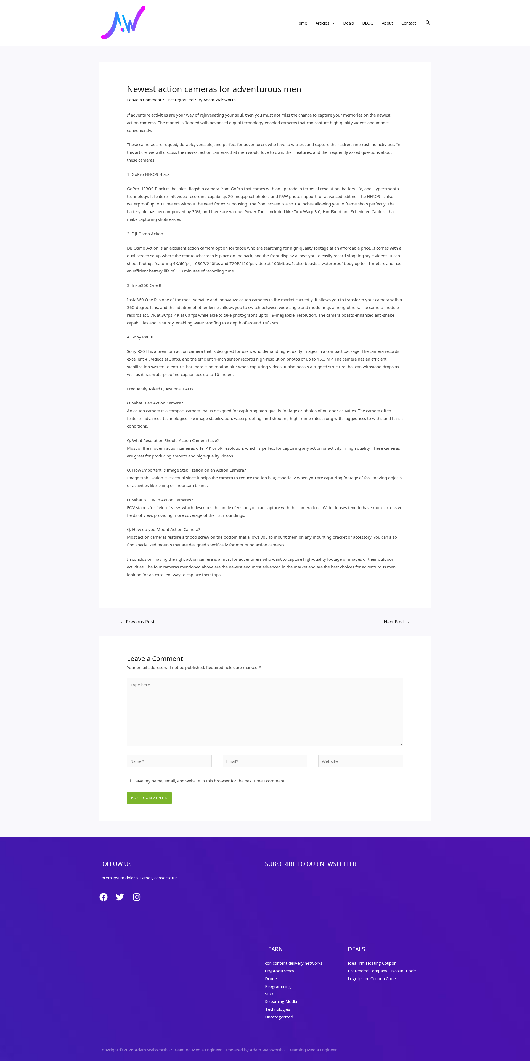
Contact (408, 23)
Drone (271, 978)
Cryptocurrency (279, 970)
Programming (278, 986)
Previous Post (137, 622)
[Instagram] (136, 897)
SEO (269, 993)
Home (301, 23)
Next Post (397, 622)
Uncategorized (179, 99)
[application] (332, 23)
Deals (348, 23)
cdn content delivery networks (294, 963)
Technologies (277, 1009)
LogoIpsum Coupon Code (372, 978)
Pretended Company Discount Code (382, 970)
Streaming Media (281, 1001)
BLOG (367, 23)
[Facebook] (103, 897)
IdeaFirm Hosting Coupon (372, 963)
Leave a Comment (144, 99)
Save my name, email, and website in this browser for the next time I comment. (209, 781)
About (387, 23)
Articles (323, 23)
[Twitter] (120, 897)
